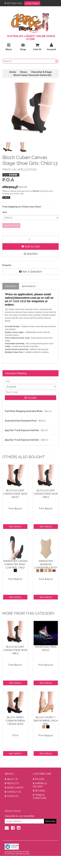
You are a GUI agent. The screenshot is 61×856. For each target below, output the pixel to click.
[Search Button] (56, 61)
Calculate (31, 397)
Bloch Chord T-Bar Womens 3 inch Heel (46, 720)
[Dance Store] (30, 22)
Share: (6, 175)
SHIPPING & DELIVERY (40, 785)
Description (10, 286)
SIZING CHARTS (15, 787)
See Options (15, 526)
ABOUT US (12, 779)
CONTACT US (14, 792)
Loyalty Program (32, 3)
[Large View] (7, 147)
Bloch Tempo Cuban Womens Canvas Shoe (15, 720)
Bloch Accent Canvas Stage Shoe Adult (15, 493)
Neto (28, 854)
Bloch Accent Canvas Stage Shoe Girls (46, 493)
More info (22, 187)
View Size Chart (11, 225)
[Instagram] (18, 828)
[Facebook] (13, 828)
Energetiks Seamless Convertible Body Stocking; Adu (45, 564)
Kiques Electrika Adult (45, 648)
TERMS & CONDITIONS (39, 796)
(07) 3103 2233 (14, 3)
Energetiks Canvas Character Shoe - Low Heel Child (15, 564)
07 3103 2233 (17, 301)
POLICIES (39, 779)
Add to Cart (32, 246)
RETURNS (40, 791)
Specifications (29, 286)
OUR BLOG (12, 796)
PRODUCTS (13, 783)
